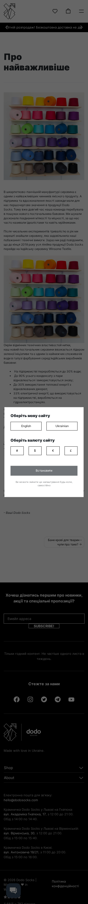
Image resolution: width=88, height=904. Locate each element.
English (26, 426)
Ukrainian (62, 426)
